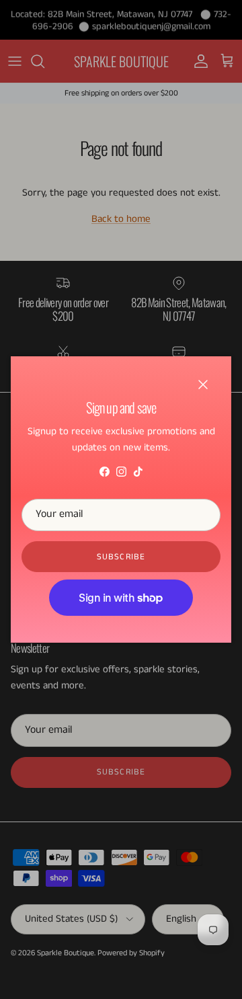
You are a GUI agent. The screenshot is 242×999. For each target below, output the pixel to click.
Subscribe (121, 557)
